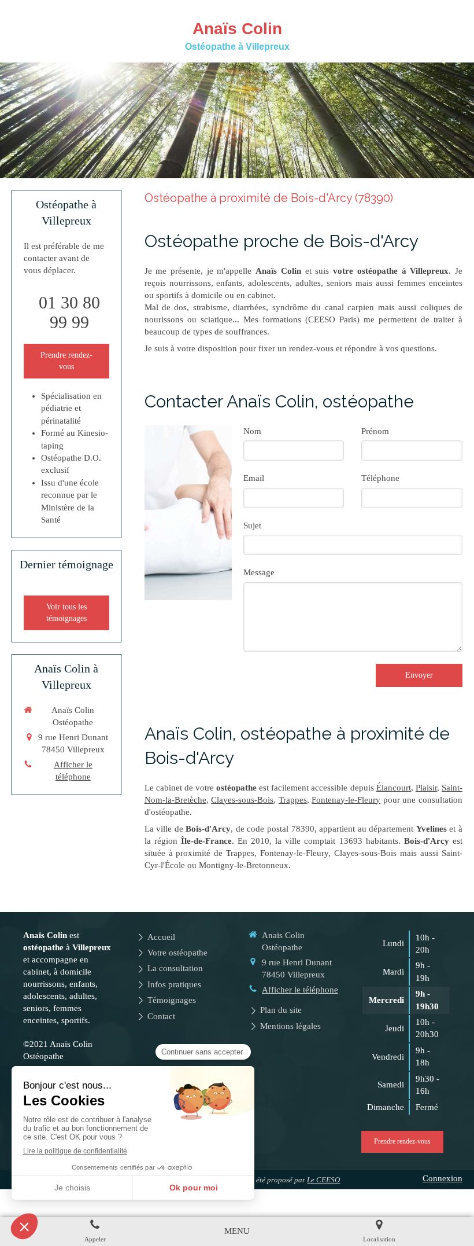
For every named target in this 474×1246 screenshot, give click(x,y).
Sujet (252, 525)
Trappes (293, 799)
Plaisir (426, 787)
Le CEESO (323, 1179)
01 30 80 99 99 (69, 312)
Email (253, 478)
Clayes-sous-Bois (242, 799)
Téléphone (380, 478)
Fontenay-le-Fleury (346, 799)
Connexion (442, 1178)
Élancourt (393, 787)
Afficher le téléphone (73, 770)
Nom (252, 431)
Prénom (375, 431)
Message (259, 572)
